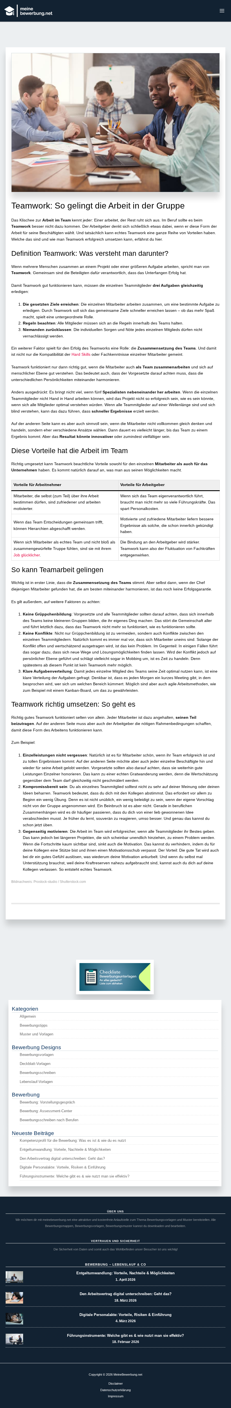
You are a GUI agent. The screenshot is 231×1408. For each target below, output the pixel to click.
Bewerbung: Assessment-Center (46, 1111)
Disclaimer (115, 1383)
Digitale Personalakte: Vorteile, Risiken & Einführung (62, 1167)
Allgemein (28, 1016)
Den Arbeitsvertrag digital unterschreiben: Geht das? (62, 1158)
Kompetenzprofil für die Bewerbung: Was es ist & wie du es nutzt (73, 1140)
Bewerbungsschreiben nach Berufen (49, 1120)
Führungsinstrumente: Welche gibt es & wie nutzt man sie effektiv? (74, 1176)
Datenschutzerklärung (115, 1390)
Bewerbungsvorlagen (37, 1055)
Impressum (115, 1396)
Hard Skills (81, 354)
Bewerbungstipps (34, 1025)
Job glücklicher (27, 555)
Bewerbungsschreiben (37, 1073)
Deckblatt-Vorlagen (35, 1064)
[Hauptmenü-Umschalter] (222, 11)
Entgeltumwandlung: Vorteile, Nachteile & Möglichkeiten (65, 1149)
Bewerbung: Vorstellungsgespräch (47, 1102)
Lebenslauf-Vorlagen (36, 1082)
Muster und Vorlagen (36, 1034)
